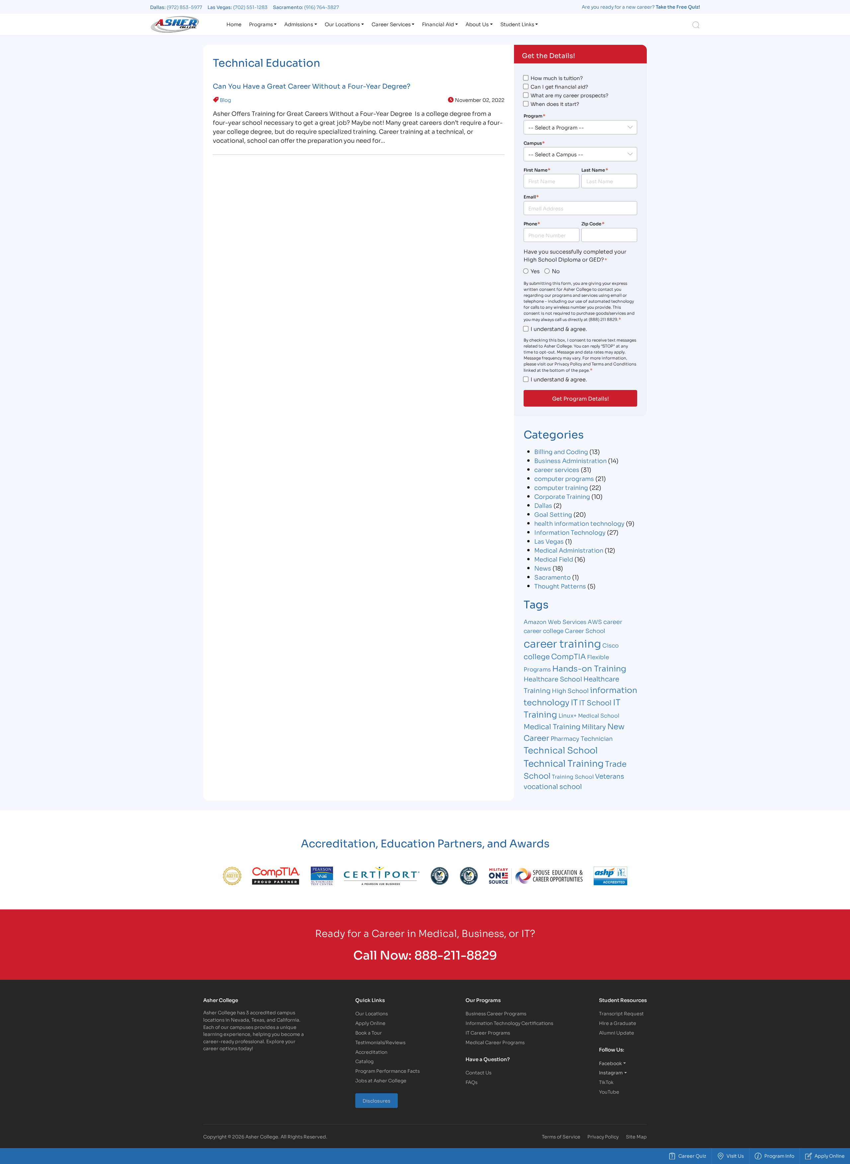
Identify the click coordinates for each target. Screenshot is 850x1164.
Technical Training (564, 762)
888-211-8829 (455, 954)
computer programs (564, 478)
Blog (225, 99)
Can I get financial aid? (559, 86)
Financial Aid (438, 24)
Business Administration (570, 460)
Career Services (391, 24)
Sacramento (552, 577)
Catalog (364, 1060)
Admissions (298, 24)
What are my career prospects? (569, 95)
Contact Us (478, 1072)
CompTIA (568, 656)
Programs (261, 24)
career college (543, 630)
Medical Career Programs (495, 1042)
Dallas (543, 505)
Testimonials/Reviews (380, 1042)
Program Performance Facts (387, 1070)
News (542, 568)
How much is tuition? (557, 77)
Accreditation (371, 1051)
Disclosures (376, 1100)
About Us (477, 24)
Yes (535, 270)
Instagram (611, 1072)
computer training (561, 487)
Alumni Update (616, 1032)
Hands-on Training (589, 668)
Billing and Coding (561, 451)
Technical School (561, 749)
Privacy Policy (603, 1136)
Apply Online (370, 1022)
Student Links (517, 24)
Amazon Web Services (555, 621)
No (556, 270)
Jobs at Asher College (380, 1080)
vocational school (553, 786)
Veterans (609, 775)
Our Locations (342, 24)
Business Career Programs (496, 1013)
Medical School (598, 715)
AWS (595, 621)
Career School (585, 630)
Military (594, 726)
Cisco (610, 645)
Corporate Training (562, 496)
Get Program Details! (580, 398)
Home (233, 24)
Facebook (610, 1062)
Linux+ (567, 715)
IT (574, 702)
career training (562, 643)
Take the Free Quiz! (678, 6)
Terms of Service (561, 1136)
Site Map (636, 1136)
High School (570, 690)
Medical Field (553, 559)
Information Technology (570, 532)
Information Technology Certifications (509, 1022)
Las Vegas (549, 541)
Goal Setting (553, 514)
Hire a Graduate (617, 1022)
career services (556, 469)
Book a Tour (368, 1032)
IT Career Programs (488, 1032)
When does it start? (555, 103)
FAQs (471, 1081)
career (612, 621)
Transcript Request (621, 1013)
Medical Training (552, 726)
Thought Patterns (560, 586)
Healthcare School (553, 678)
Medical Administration (568, 550)
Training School (573, 776)
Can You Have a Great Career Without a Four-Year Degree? (311, 86)
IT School (595, 702)
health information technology (579, 523)
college (537, 656)
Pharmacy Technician (582, 738)
